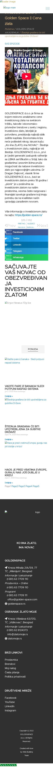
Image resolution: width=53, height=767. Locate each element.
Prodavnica (11, 660)
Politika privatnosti (15, 677)
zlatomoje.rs (14, 638)
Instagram (10, 710)
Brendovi (10, 664)
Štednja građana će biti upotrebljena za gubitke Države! (23, 429)
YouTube (10, 702)
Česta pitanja (12, 672)
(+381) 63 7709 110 (17, 579)
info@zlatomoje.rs (17, 634)
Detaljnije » (9, 396)
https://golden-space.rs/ (28, 215)
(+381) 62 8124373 (17, 630)
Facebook (11, 698)
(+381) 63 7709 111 (17, 595)
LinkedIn (9, 706)
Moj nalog (10, 668)
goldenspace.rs (16, 604)
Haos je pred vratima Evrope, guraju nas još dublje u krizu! (26, 473)
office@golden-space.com (22, 599)
